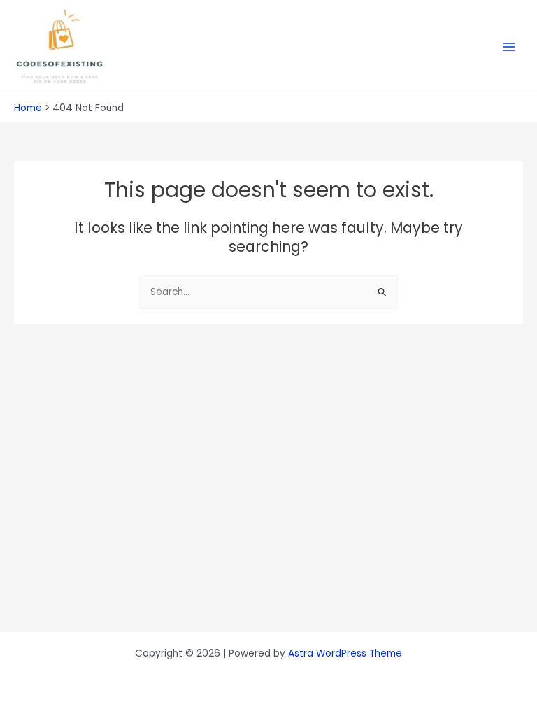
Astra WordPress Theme (345, 653)
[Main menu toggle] (509, 47)
